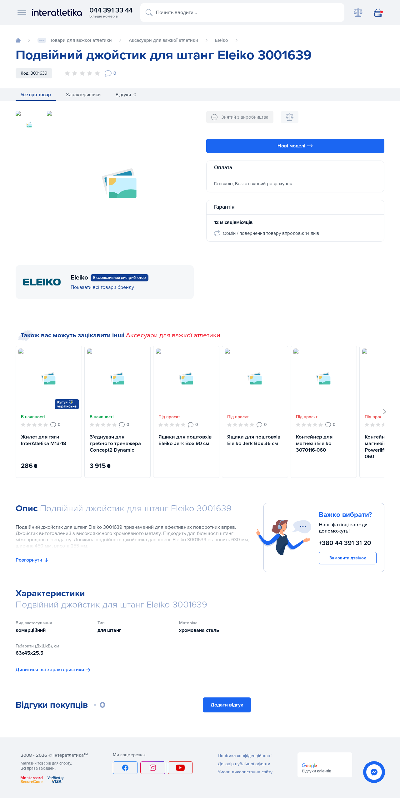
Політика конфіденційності (245, 755)
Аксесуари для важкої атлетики (173, 335)
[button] (385, 412)
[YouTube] (180, 767)
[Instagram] (152, 767)
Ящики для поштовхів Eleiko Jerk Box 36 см (253, 440)
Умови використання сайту (245, 772)
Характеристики (83, 94)
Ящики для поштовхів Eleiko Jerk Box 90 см (185, 440)
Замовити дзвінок (347, 558)
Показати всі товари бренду (102, 287)
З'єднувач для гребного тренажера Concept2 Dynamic (115, 443)
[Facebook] (125, 767)
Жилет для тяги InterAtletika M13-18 (43, 440)
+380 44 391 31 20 (345, 543)
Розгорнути (29, 560)
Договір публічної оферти (244, 763)
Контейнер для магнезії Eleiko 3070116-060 (314, 443)
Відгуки (126, 94)
